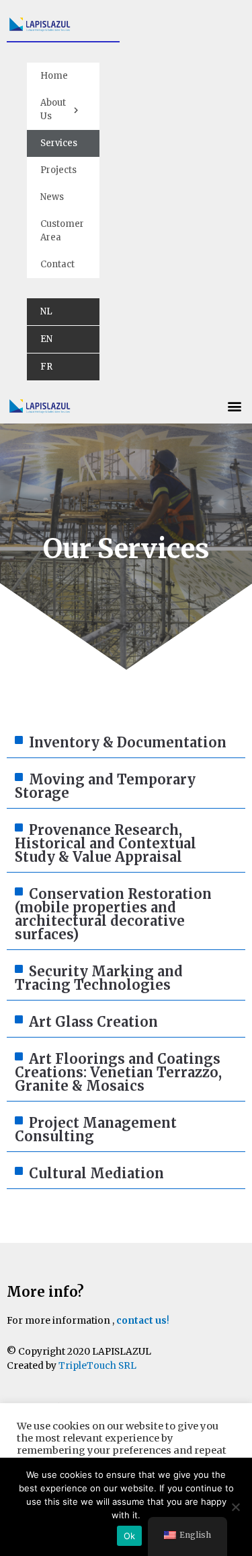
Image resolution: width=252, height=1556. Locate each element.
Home (54, 75)
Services (58, 143)
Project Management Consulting (96, 1129)
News (52, 197)
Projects (58, 170)
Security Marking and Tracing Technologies (99, 978)
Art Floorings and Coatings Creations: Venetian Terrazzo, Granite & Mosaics (118, 1072)
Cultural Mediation (96, 1173)
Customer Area (62, 230)
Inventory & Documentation (127, 742)
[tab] (126, 743)
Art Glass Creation (93, 1021)
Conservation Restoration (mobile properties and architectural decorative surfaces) (113, 914)
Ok (130, 1535)
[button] (234, 406)
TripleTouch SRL (97, 1366)
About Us (53, 109)
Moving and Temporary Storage (105, 786)
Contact (57, 264)
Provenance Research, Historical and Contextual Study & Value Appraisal (105, 843)
